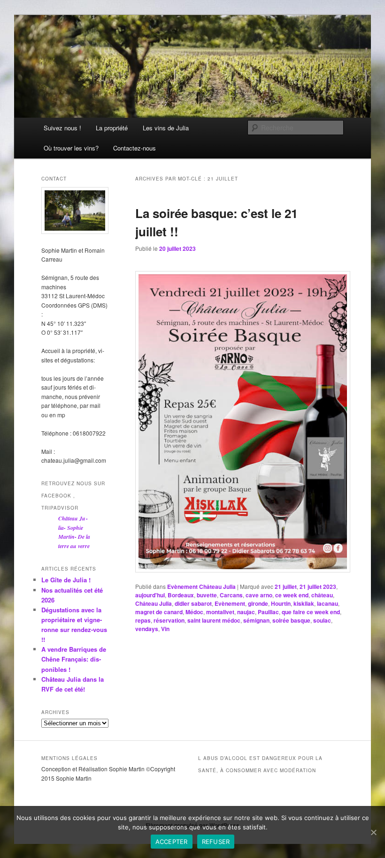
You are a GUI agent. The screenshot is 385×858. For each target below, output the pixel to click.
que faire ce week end (311, 612)
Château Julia (153, 603)
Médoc (194, 612)
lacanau (327, 603)
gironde (258, 603)
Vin (165, 629)
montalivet (220, 612)
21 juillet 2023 (318, 586)
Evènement (230, 603)
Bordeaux (181, 595)
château (322, 595)
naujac (246, 612)
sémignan (256, 620)
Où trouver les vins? (71, 147)
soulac (322, 620)
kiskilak (303, 603)
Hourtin (281, 603)
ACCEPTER (171, 841)
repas (143, 620)
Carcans (231, 595)
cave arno (259, 595)
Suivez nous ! (62, 127)
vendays (146, 629)
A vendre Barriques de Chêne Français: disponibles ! (73, 659)
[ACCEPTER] (373, 832)
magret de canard (159, 612)
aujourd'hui (150, 595)
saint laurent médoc (213, 620)
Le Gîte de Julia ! (66, 579)
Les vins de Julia (166, 127)
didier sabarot (193, 603)
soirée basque (291, 620)
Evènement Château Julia (201, 586)
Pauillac (268, 612)
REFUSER (216, 841)
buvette (207, 595)
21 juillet (286, 586)
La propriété (112, 127)
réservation (169, 620)
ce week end (291, 595)
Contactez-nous (134, 147)
